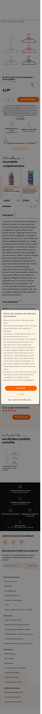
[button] (20, 399)
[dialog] (20, 357)
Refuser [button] (21, 394)
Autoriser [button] (20, 388)
